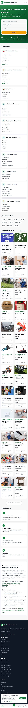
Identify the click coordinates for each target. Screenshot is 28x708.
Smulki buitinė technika (7, 113)
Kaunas (9, 219)
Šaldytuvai (4, 109)
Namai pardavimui (6, 79)
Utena (3, 225)
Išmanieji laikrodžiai (6, 174)
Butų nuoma (4, 75)
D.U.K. (2, 684)
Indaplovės (4, 107)
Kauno (8, 583)
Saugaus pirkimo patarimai (7, 686)
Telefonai (3, 654)
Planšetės (4, 163)
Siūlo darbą (4, 98)
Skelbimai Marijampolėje (6, 673)
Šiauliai (22, 219)
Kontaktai (3, 688)
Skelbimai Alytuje (5, 671)
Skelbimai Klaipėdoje (5, 665)
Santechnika (5, 127)
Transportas (4, 639)
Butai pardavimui (5, 73)
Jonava (16, 225)
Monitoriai (4, 159)
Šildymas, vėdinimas (6, 129)
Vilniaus (4, 583)
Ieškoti (14, 32)
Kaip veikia (3, 682)
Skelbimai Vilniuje (5, 660)
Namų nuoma (5, 81)
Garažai (4, 77)
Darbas (2, 644)
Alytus (11, 222)
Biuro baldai (4, 204)
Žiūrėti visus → (23, 231)
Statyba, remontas (6, 193)
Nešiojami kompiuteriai (7, 161)
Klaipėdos (13, 583)
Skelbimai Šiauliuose (5, 667)
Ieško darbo (4, 94)
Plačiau (10, 701)
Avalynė (4, 142)
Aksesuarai (4, 140)
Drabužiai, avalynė (5, 650)
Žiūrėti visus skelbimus (14, 503)
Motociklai (4, 58)
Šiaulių (18, 583)
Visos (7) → (4, 83)
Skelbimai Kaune (4, 663)
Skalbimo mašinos (6, 111)
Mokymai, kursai (5, 191)
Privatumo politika (5, 693)
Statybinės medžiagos (7, 131)
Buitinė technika (4, 646)
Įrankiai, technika (6, 123)
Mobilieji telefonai (6, 176)
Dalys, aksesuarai (6, 54)
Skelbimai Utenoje (5, 676)
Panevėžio (5, 585)
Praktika (4, 96)
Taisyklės (3, 690)
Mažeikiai (9, 225)
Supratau (22, 698)
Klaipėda (16, 219)
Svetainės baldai (5, 208)
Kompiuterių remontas (7, 189)
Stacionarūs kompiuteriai (7, 165)
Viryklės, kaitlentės (6, 115)
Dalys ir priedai (5, 157)
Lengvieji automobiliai (7, 56)
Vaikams (4, 146)
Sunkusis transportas (6, 62)
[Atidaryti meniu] (25, 2)
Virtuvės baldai (5, 210)
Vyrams (4, 148)
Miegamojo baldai (6, 206)
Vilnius (3, 219)
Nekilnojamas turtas (5, 641)
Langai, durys (5, 125)
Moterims (4, 144)
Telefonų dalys (5, 178)
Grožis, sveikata (5, 187)
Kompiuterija (4, 652)
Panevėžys (4, 222)
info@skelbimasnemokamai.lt (7, 634)
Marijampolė (18, 222)
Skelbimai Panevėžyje (6, 669)
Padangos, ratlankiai (6, 60)
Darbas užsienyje (6, 92)
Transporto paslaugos (7, 195)
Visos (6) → (4, 64)
